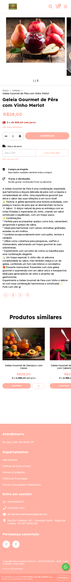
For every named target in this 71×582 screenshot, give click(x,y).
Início (5, 90)
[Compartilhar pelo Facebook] (13, 296)
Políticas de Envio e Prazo (16, 466)
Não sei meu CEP (10, 159)
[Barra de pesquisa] (50, 6)
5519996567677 (15, 501)
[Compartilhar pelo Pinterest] (27, 296)
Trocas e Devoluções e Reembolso (21, 484)
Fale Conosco (10, 459)
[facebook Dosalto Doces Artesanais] (16, 544)
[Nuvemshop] (12, 569)
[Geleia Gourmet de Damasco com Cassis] (38, 386)
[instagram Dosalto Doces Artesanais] (6, 544)
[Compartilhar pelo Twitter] (20, 296)
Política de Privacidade (14, 478)
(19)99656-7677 (16, 508)
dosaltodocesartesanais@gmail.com (27, 514)
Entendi (63, 578)
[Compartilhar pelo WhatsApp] (5, 295)
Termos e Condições (13, 472)
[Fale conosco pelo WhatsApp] (65, 567)
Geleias (16, 90)
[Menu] (65, 6)
